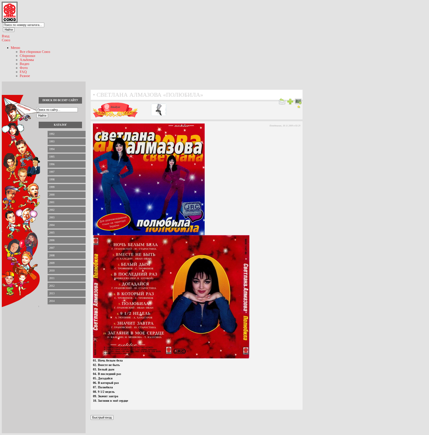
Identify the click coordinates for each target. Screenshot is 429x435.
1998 (52, 179)
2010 (52, 270)
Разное (25, 76)
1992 (52, 134)
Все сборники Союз (35, 52)
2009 (52, 263)
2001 (52, 202)
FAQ (23, 72)
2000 (52, 194)
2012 (52, 285)
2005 (52, 232)
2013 (52, 293)
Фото (24, 68)
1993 (52, 141)
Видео (24, 64)
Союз (6, 40)
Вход (5, 36)
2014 (52, 301)
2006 (52, 240)
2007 (52, 247)
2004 (52, 225)
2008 (52, 255)
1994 (52, 149)
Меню (15, 48)
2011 (52, 278)
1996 (52, 164)
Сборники (27, 56)
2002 (52, 209)
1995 (52, 156)
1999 (52, 187)
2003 (52, 217)
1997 (52, 172)
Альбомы (27, 60)
